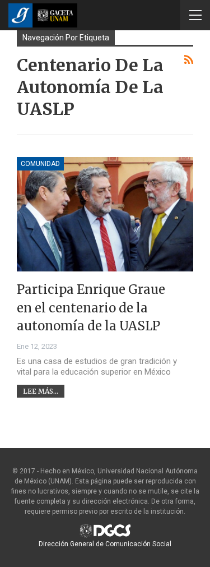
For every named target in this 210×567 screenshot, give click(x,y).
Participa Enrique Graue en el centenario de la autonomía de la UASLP (91, 308)
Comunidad (40, 164)
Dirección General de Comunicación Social (105, 544)
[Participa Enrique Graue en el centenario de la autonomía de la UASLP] (105, 214)
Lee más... (40, 391)
